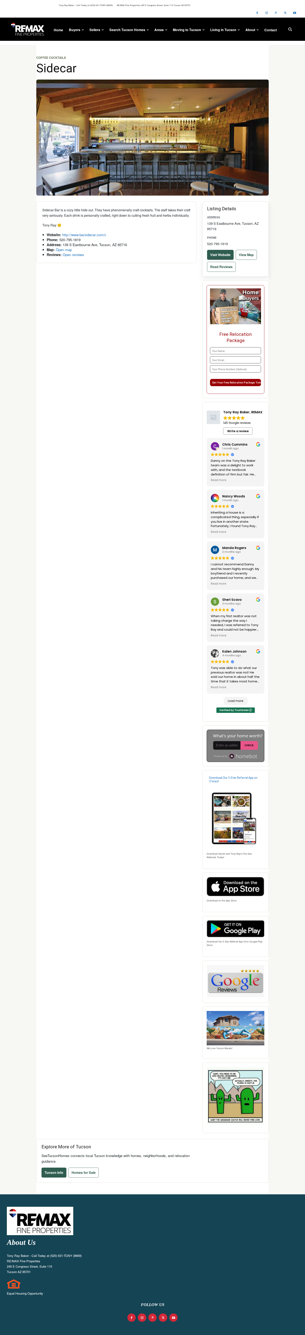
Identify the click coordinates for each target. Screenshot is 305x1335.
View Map (246, 254)
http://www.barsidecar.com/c (84, 234)
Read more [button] (218, 480)
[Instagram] (266, 13)
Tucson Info (54, 1172)
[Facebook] (257, 13)
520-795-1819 (217, 243)
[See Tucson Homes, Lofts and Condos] (27, 29)
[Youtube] (294, 13)
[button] (290, 29)
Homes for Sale (84, 1172)
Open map (64, 249)
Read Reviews (221, 266)
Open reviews (73, 254)
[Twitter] (285, 13)
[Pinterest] (275, 13)
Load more (235, 701)
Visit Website (220, 254)
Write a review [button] (238, 431)
